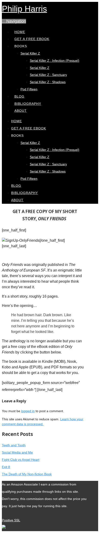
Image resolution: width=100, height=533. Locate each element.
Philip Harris (24, 9)
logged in (28, 411)
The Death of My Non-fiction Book (27, 474)
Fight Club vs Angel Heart (20, 460)
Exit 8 (6, 467)
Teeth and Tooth (14, 445)
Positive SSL (11, 520)
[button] (14, 21)
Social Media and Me (17, 452)
